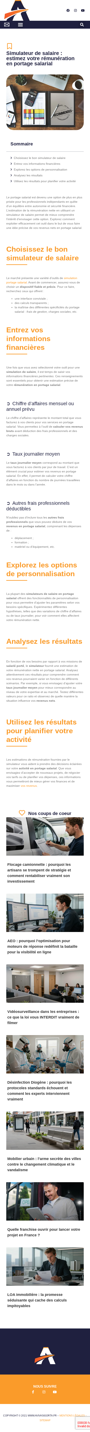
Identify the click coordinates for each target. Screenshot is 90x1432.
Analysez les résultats (28, 175)
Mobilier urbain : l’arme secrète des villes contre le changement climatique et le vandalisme (44, 1164)
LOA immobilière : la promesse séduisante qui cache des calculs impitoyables (37, 1300)
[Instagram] (75, 10)
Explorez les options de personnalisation (40, 169)
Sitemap (45, 1420)
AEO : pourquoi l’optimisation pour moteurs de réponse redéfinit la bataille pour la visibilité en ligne (42, 946)
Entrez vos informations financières (37, 163)
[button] (20, 25)
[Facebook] (68, 10)
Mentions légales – (73, 1415)
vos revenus (29, 785)
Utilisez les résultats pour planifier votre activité (45, 181)
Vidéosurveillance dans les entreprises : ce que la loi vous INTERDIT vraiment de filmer (43, 1017)
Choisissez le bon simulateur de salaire (40, 158)
